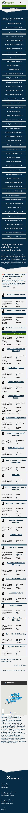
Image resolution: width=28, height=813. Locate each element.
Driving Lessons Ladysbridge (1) (14, 182)
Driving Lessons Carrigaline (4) (14, 86)
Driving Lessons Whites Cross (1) (14, 233)
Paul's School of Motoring (16, 328)
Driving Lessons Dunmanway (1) (14, 136)
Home (11, 18)
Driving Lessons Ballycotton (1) (14, 40)
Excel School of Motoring (16, 579)
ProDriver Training (16, 547)
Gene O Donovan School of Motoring (15, 488)
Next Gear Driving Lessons (15, 503)
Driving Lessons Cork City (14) (14, 120)
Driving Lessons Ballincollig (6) (14, 28)
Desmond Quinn (15, 605)
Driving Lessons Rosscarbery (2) (14, 220)
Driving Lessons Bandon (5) (14, 57)
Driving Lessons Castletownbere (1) (14, 99)
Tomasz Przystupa (16, 593)
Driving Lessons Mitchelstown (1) (14, 199)
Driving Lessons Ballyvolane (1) (14, 53)
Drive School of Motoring (16, 634)
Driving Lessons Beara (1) (14, 69)
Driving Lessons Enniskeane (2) (14, 140)
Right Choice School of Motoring (16, 350)
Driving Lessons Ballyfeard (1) (14, 48)
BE (18, 554)
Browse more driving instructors (14, 670)
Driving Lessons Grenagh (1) (14, 161)
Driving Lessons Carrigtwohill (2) (14, 94)
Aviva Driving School (16, 448)
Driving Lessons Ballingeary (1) (14, 32)
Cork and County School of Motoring (15, 619)
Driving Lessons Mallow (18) (14, 191)
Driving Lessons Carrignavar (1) (14, 90)
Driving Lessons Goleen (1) (14, 157)
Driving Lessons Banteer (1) (14, 61)
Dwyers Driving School (16, 646)
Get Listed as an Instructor (14, 5)
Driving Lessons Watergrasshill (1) (14, 228)
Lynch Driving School (16, 368)
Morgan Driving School (16, 294)
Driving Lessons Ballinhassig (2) (14, 36)
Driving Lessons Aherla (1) (14, 23)
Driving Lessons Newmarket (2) (14, 203)
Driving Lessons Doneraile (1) (14, 124)
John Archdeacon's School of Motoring (16, 461)
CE (21, 554)
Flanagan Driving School (15, 310)
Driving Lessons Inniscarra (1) (14, 166)
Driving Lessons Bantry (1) (14, 65)
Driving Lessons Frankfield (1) (14, 149)
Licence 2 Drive (16, 535)
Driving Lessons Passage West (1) (14, 212)
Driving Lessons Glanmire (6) (14, 153)
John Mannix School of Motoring (16, 434)
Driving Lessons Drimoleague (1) (14, 132)
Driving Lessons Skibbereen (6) (14, 224)
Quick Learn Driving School (16, 397)
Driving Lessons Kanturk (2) (14, 170)
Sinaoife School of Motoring (16, 521)
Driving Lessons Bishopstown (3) (14, 73)
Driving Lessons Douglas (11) (14, 128)
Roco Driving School (16, 382)
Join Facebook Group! (14, 8)
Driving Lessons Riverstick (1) (14, 216)
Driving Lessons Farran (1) (14, 145)
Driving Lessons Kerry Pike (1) (14, 174)
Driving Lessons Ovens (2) (14, 207)
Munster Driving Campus (16, 417)
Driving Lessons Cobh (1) (14, 111)
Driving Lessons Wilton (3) (14, 237)
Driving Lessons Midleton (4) (14, 195)
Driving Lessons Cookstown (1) (14, 115)
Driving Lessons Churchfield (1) (14, 107)
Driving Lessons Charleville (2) (14, 103)
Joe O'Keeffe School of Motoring (16, 564)
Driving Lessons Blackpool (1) (14, 78)
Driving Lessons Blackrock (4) (14, 82)
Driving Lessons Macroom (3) (14, 186)
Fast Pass (15, 475)
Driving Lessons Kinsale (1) (14, 178)
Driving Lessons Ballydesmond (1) (14, 44)
